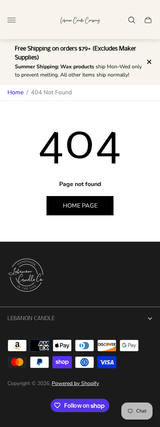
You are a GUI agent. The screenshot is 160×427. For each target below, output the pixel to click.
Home (15, 92)
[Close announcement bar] (148, 61)
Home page (80, 206)
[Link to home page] (26, 276)
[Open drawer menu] (11, 20)
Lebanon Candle (31, 319)
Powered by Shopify (75, 383)
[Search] (132, 20)
